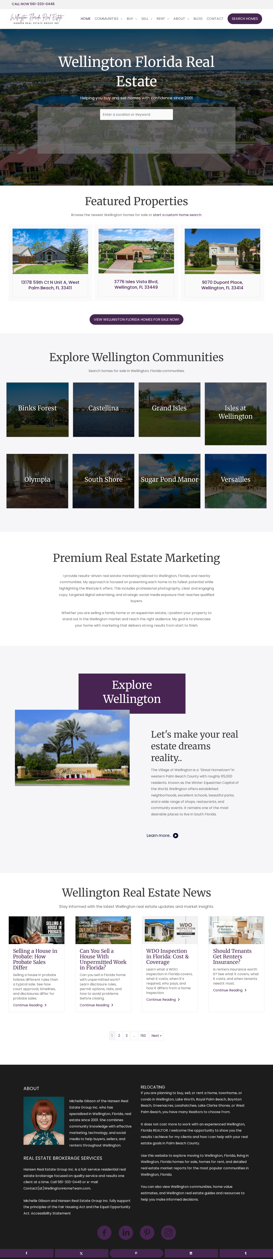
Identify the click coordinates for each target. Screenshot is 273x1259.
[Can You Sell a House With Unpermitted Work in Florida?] (103, 930)
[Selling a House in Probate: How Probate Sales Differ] (36, 930)
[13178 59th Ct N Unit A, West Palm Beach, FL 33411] (50, 251)
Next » (156, 1035)
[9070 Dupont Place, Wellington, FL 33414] (222, 251)
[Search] (136, 149)
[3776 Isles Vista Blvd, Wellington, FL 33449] (136, 250)
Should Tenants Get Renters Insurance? (232, 956)
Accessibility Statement (51, 1213)
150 (143, 1035)
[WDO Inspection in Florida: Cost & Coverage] (170, 930)
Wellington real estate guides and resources (203, 1193)
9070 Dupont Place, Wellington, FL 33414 (222, 285)
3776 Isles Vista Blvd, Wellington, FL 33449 (136, 284)
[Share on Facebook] (27, 1253)
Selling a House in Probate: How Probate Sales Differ (35, 959)
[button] (245, 18)
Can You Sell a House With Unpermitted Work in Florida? (103, 959)
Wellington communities (191, 1186)
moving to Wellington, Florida (211, 1155)
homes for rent (211, 1161)
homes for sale (184, 1161)
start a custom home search (177, 214)
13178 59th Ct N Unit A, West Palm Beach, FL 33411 (50, 285)
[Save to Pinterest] (136, 1253)
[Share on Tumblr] (246, 1253)
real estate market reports (163, 1168)
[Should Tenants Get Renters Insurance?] (236, 930)
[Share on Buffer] (191, 1253)
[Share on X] (81, 1253)
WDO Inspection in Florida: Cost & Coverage (167, 956)
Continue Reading (30, 1005)
